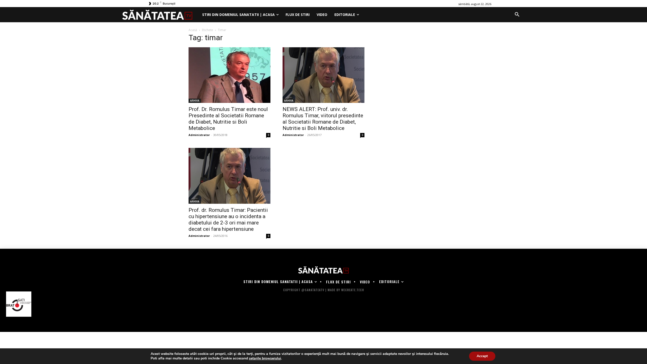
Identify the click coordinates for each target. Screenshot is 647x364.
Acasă (193, 30)
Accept (482, 356)
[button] (517, 14)
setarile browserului (265, 358)
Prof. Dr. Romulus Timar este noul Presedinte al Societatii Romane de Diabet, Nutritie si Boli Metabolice (228, 118)
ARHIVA (194, 100)
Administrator (199, 135)
